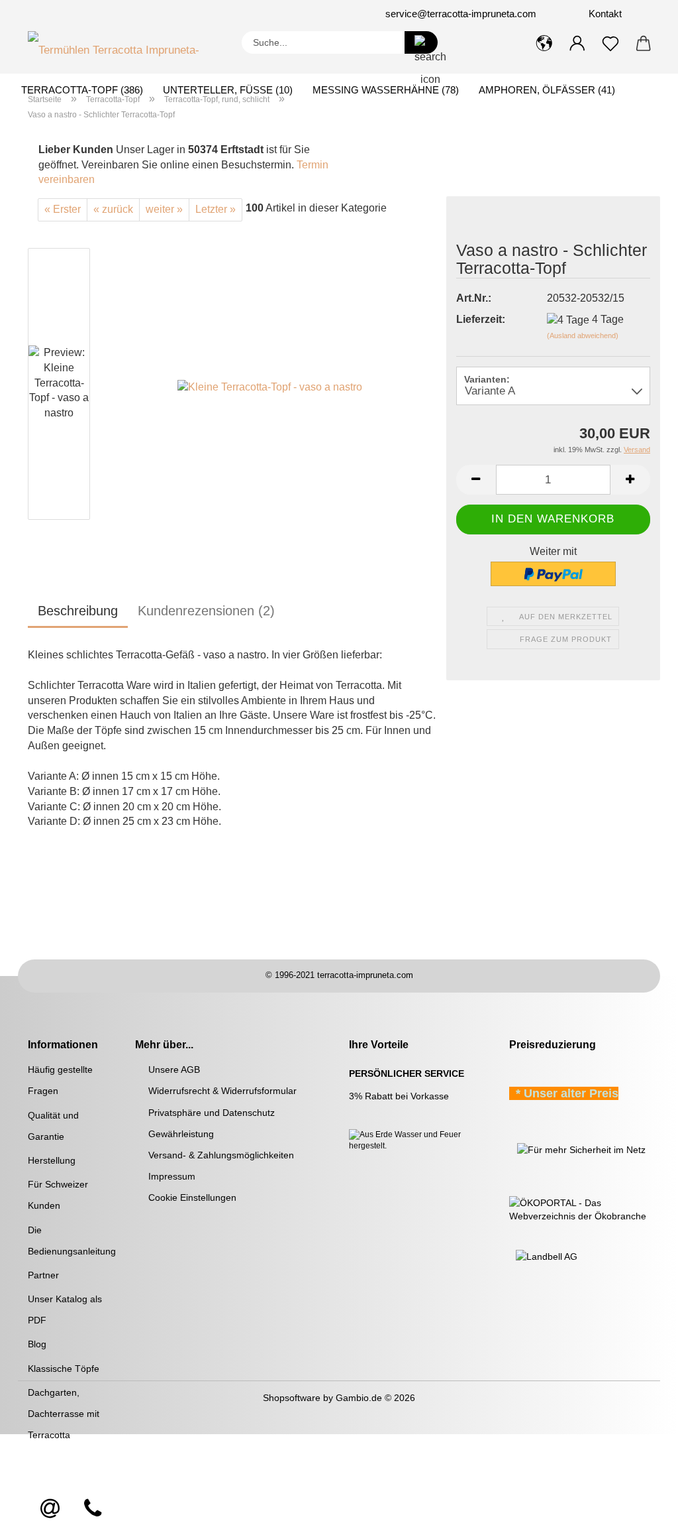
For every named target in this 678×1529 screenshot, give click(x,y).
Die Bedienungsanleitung (71, 1240)
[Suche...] (421, 42)
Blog (37, 1344)
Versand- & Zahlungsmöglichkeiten (221, 1155)
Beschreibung (78, 610)
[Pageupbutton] (641, 1509)
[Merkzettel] (610, 44)
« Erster (62, 209)
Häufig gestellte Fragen (60, 1080)
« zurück (113, 209)
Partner (43, 1275)
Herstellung (51, 1160)
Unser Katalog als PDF (65, 1309)
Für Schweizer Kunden (58, 1195)
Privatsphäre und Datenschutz (211, 1112)
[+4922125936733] (93, 1509)
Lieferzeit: (480, 319)
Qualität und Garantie (53, 1126)
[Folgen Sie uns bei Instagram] (118, 13)
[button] (544, 44)
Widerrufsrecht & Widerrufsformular (222, 1090)
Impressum (171, 1176)
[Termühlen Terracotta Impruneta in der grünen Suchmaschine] (510, 1149)
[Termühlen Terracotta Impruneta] (125, 47)
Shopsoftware (291, 1397)
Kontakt (604, 13)
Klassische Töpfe (63, 1368)
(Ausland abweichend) (582, 335)
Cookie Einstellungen (192, 1197)
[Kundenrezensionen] (486, 221)
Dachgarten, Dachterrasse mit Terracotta (63, 1413)
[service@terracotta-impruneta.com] (50, 1509)
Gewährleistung (181, 1134)
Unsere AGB (174, 1069)
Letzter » (215, 209)
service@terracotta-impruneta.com (460, 13)
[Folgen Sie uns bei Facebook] (102, 13)
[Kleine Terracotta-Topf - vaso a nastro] (269, 386)
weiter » (164, 209)
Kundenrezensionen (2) (206, 610)
